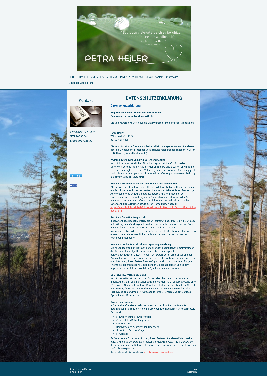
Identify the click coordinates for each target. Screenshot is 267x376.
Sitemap (88, 369)
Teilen (74, 186)
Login (194, 369)
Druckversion (78, 369)
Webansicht (192, 371)
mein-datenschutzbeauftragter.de (158, 352)
